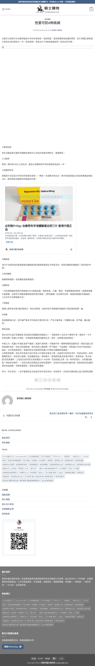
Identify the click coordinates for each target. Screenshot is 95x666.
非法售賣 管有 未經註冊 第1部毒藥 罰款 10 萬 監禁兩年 (44, 476)
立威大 (60, 472)
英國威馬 (6, 476)
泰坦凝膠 (33, 472)
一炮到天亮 (75, 456)
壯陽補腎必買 (8, 509)
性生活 (70, 353)
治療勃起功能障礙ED (10, 472)
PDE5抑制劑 (45, 456)
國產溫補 (6, 494)
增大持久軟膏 (8, 504)
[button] (6, 9)
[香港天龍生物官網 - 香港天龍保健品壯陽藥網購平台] (47, 9)
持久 (27, 468)
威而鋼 (50, 460)
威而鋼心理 (59, 460)
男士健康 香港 (51, 472)
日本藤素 (63, 468)
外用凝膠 (42, 460)
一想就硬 (66, 456)
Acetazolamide (21, 456)
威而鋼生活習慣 (8, 464)
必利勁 (13, 468)
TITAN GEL (56, 456)
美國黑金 (80, 472)
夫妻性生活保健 (13, 415)
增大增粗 (26, 460)
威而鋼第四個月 (21, 464)
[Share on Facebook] (41, 380)
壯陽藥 (34, 460)
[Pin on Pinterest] (54, 380)
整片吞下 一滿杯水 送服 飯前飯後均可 (44, 468)
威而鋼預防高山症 (56, 464)
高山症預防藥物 (47, 480)
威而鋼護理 (34, 464)
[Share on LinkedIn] (59, 380)
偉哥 (4, 460)
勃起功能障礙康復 (14, 460)
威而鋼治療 (69, 460)
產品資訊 (6, 438)
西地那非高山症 (17, 476)
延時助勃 (6, 513)
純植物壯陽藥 (70, 472)
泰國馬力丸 (24, 472)
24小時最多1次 (8, 456)
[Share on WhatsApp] (36, 380)
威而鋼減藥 (79, 460)
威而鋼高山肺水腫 (83, 464)
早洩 (70, 468)
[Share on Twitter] (45, 380)
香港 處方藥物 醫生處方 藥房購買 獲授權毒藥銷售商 (21, 480)
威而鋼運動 (44, 464)
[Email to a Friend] (50, 380)
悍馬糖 (20, 468)
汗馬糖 (76, 468)
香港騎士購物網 (57, 30)
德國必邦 (6, 468)
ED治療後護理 (34, 456)
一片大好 (85, 456)
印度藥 (5, 490)
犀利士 (41, 472)
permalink (64, 389)
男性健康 (47, 19)
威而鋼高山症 (70, 464)
